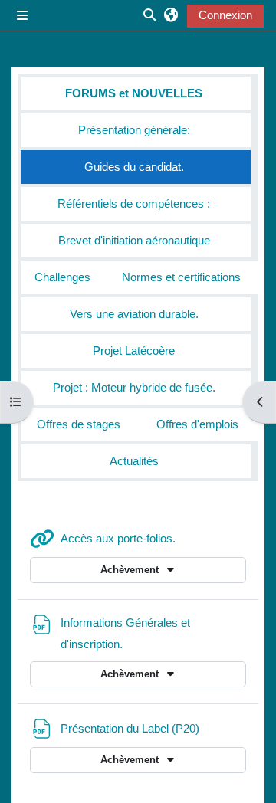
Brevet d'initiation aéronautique (134, 240)
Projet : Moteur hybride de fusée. (134, 388)
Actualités (134, 461)
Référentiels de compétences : (134, 204)
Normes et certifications (181, 277)
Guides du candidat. (134, 167)
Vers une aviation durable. (134, 314)
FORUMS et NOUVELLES (133, 93)
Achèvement (131, 569)
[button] (170, 15)
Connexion (225, 15)
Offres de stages (78, 424)
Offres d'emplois (197, 424)
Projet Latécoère (134, 351)
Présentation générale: (134, 130)
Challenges (62, 277)
